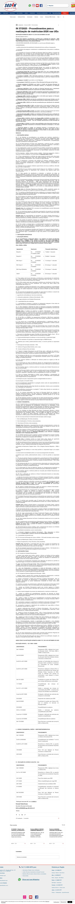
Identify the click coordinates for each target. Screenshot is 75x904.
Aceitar (70, 902)
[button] (53, 444)
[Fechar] (73, 902)
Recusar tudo (63, 902)
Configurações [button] (56, 902)
